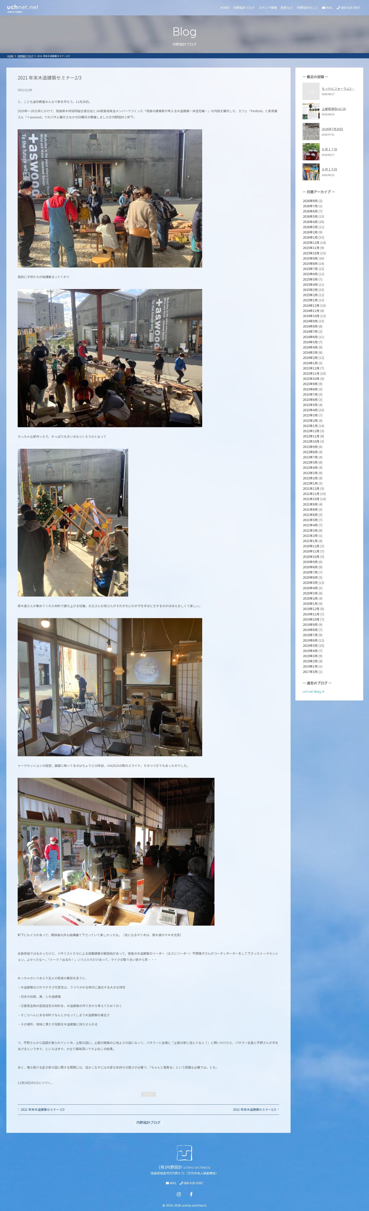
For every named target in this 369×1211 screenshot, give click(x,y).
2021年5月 (310, 519)
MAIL (173, 1183)
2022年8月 (310, 452)
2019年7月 (310, 635)
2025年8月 (310, 263)
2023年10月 (311, 378)
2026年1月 (310, 237)
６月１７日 (329, 149)
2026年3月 (310, 227)
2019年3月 (310, 656)
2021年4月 (310, 525)
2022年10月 (311, 441)
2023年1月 (310, 425)
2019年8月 (310, 629)
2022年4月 (310, 467)
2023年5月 (310, 404)
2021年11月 (311, 493)
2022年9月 (310, 446)
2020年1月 (310, 603)
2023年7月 (310, 394)
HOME (224, 7)
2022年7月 (310, 457)
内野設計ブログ (244, 7)
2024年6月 (310, 336)
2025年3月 (310, 289)
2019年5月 (310, 645)
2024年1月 (310, 363)
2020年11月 (311, 551)
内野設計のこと (307, 7)
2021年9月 (310, 504)
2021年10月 (311, 498)
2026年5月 (310, 216)
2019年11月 (311, 614)
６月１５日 (329, 169)
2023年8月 (310, 389)
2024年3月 (310, 352)
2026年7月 (310, 206)
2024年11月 (311, 310)
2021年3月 (310, 530)
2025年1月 (310, 300)
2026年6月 (310, 211)
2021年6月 (310, 514)
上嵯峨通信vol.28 (334, 108)
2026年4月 (310, 221)
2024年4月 (310, 347)
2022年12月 (311, 431)
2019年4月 (310, 650)
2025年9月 (310, 258)
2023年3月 (310, 415)
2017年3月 (310, 671)
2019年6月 (310, 640)
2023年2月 (310, 420)
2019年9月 (310, 624)
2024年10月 (311, 315)
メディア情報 (267, 7)
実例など (287, 7)
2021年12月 (311, 488)
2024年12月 (311, 305)
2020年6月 (310, 577)
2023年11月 (311, 373)
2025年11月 (311, 247)
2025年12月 (311, 242)
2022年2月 (310, 478)
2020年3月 (310, 593)
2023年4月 (310, 410)
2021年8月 (310, 509)
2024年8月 (310, 326)
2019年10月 (311, 619)
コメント (148, 1094)
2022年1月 (310, 483)
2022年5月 (310, 462)
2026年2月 (310, 232)
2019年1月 (310, 666)
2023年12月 (311, 368)
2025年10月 (311, 253)
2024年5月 (310, 342)
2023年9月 (310, 383)
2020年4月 (310, 588)
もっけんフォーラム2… (338, 88)
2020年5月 (310, 582)
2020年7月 (310, 572)
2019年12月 (311, 608)
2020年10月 (311, 556)
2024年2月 (310, 357)
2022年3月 (310, 473)
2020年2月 (310, 598)
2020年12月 (311, 546)
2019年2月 (310, 661)
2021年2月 (310, 535)
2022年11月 (311, 436)
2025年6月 (310, 274)
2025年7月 (310, 268)
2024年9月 (310, 321)
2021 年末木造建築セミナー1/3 (254, 1109)
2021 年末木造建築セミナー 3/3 (43, 1109)
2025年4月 (310, 284)
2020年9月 (310, 561)
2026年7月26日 (332, 129)
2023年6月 (310, 399)
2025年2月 (310, 295)
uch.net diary (312, 692)
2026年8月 (310, 200)
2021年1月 (310, 540)
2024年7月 (310, 331)
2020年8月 (310, 567)
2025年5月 (310, 279)
